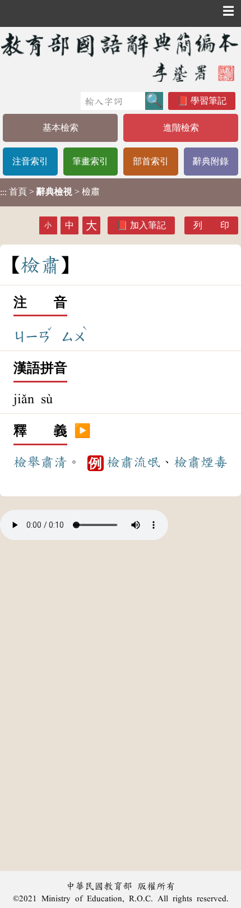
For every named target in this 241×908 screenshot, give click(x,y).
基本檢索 (60, 127)
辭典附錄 (211, 161)
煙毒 (214, 462)
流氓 (146, 462)
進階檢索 (181, 127)
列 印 (211, 225)
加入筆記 (148, 225)
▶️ (82, 431)
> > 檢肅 (50, 192)
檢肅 (119, 462)
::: (3, 192)
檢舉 (26, 462)
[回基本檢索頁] (120, 57)
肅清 (53, 462)
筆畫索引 (90, 161)
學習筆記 (208, 100)
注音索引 (30, 161)
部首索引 (151, 161)
